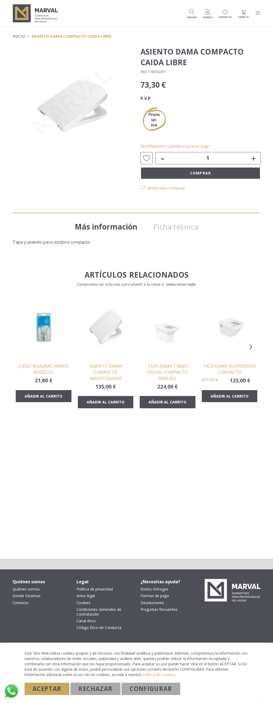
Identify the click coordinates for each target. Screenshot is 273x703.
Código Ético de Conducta (99, 627)
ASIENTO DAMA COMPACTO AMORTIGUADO (106, 372)
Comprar (200, 173)
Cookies (83, 602)
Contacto (21, 602)
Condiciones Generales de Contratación (99, 612)
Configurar (151, 689)
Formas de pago (154, 595)
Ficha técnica (175, 227)
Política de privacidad (95, 589)
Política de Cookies (158, 674)
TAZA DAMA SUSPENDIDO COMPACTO (229, 369)
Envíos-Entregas (154, 589)
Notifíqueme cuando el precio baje (174, 146)
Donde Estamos (27, 595)
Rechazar (95, 689)
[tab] (106, 224)
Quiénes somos (26, 589)
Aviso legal (86, 595)
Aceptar (47, 689)
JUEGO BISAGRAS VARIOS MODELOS (43, 369)
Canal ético (86, 621)
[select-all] (180, 284)
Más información (106, 227)
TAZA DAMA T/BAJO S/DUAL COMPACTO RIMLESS (167, 372)
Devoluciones (152, 602)
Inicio (19, 36)
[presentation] (251, 347)
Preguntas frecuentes (159, 609)
